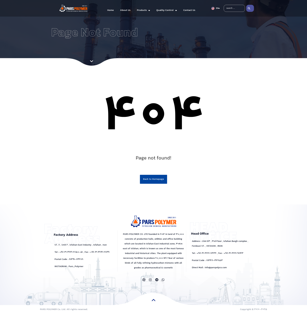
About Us (125, 10)
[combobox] (234, 8)
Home (110, 10)
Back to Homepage (153, 179)
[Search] (250, 8)
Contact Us (189, 10)
